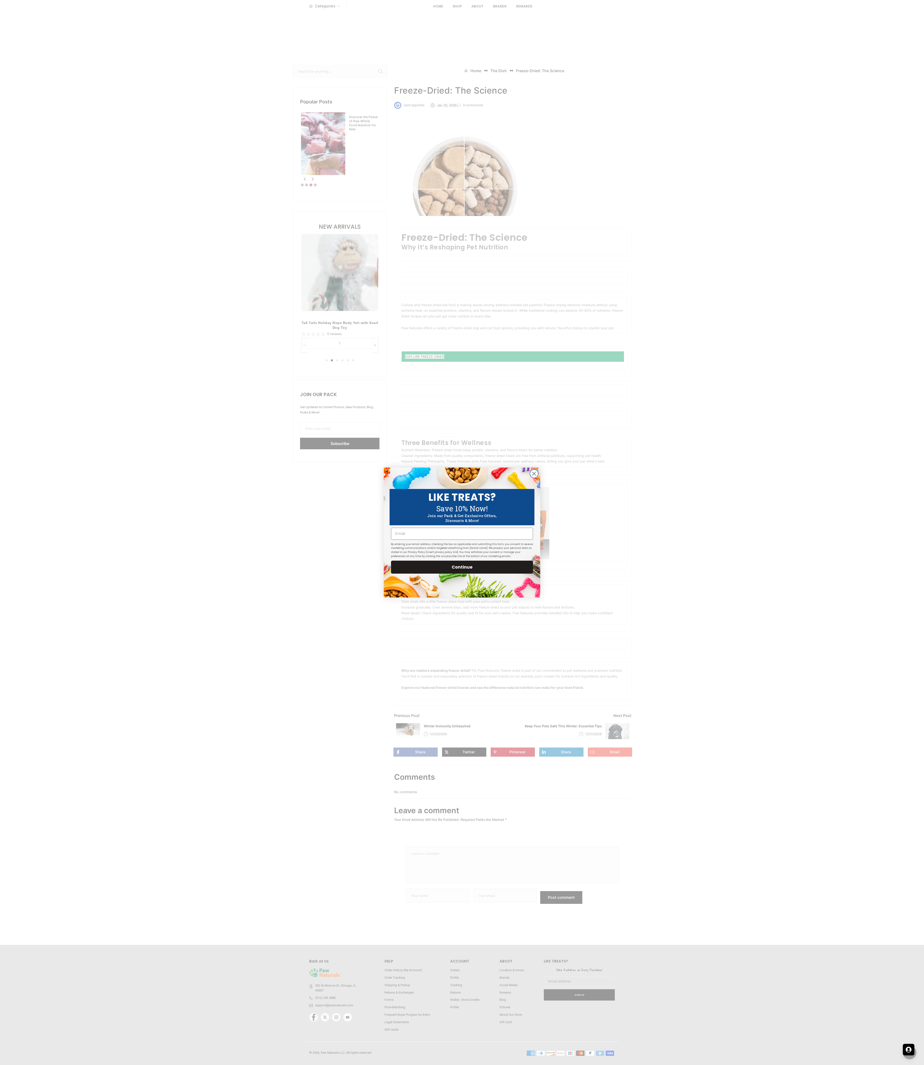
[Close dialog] (534, 473)
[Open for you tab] (908, 1049)
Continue (462, 567)
